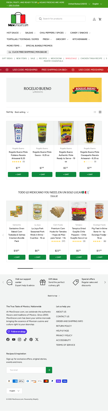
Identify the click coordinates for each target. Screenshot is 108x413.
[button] (100, 19)
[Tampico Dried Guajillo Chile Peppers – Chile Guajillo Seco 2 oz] (78, 211)
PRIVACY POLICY (64, 335)
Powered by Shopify (31, 399)
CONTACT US (62, 316)
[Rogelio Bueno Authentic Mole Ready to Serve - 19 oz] (66, 133)
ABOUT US (61, 311)
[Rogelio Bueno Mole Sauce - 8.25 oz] (42, 133)
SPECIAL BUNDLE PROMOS (39, 45)
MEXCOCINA (56, 58)
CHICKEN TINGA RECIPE (91, 58)
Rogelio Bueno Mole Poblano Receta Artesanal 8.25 (18, 155)
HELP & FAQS (62, 330)
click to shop (14, 5)
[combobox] (61, 18)
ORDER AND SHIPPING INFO (69, 321)
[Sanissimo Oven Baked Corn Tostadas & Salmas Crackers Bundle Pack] (16, 211)
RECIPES (43, 58)
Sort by (9, 112)
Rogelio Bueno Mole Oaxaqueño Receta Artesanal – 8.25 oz (89, 155)
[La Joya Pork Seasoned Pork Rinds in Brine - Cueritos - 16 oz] (37, 211)
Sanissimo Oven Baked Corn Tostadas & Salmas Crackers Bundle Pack (16, 234)
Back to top (53, 296)
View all (54, 196)
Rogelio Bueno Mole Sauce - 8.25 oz (42, 153)
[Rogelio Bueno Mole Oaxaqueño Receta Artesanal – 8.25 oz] (90, 133)
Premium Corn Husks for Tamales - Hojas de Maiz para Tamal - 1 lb (58, 233)
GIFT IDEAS (7, 58)
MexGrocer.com (17, 399)
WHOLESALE (71, 58)
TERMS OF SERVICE (65, 345)
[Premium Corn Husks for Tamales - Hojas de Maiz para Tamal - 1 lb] (58, 211)
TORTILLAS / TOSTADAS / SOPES (23, 39)
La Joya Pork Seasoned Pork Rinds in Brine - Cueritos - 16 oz (37, 233)
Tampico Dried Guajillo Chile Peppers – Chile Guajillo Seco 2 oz (78, 233)
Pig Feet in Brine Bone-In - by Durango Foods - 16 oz (99, 233)
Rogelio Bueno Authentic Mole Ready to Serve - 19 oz (66, 157)
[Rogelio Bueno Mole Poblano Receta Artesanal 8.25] (18, 133)
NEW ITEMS (21, 58)
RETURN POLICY (64, 326)
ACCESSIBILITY (63, 340)
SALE (33, 58)
